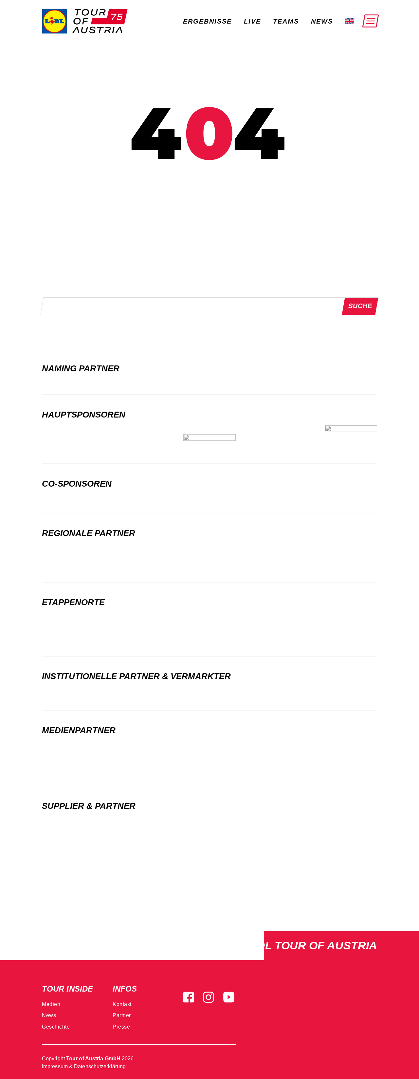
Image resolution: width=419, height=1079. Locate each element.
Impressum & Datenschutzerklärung (84, 1066)
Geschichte (56, 1027)
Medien (51, 1004)
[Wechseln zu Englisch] (347, 21)
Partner (122, 1015)
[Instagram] (208, 996)
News (322, 21)
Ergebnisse (207, 21)
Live (252, 21)
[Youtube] (228, 996)
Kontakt (122, 1004)
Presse (121, 1027)
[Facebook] (188, 996)
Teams (286, 21)
